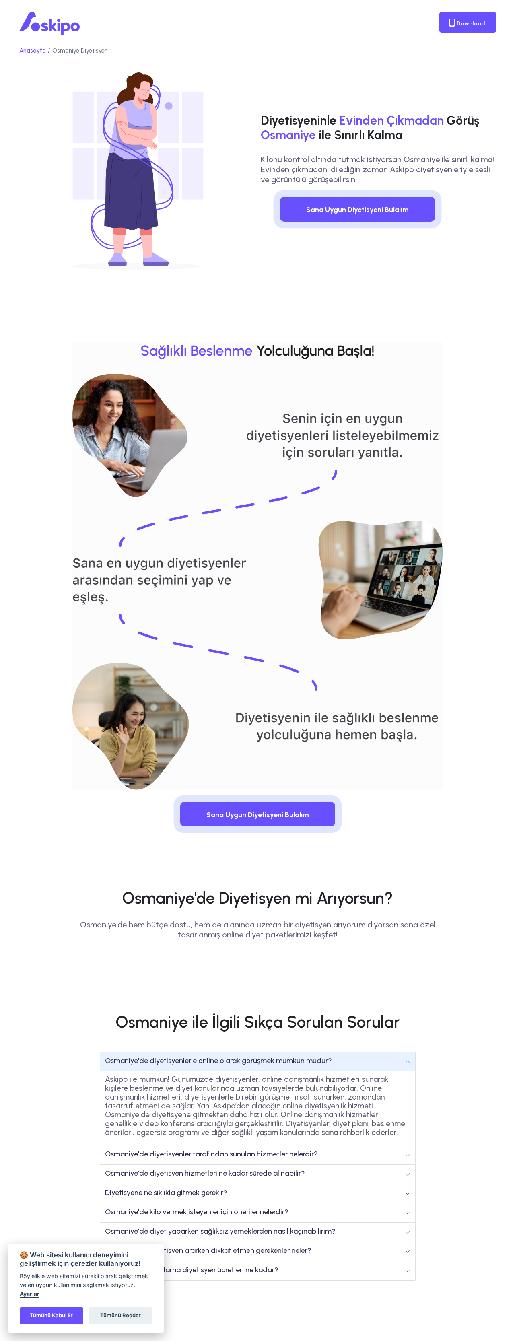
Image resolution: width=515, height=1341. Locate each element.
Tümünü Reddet (120, 1315)
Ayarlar (29, 1293)
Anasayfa (32, 50)
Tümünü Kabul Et (51, 1315)
